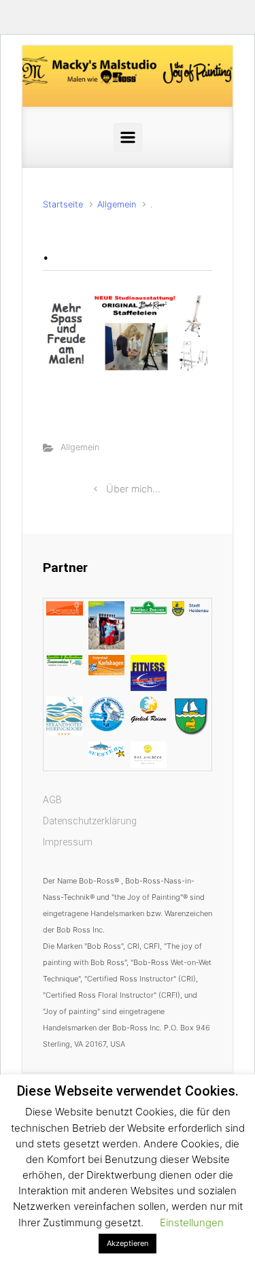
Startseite (63, 204)
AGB (52, 799)
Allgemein (116, 204)
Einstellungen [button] (192, 1222)
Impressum (67, 842)
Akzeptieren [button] (127, 1243)
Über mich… (133, 488)
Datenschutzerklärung (90, 820)
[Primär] (128, 137)
